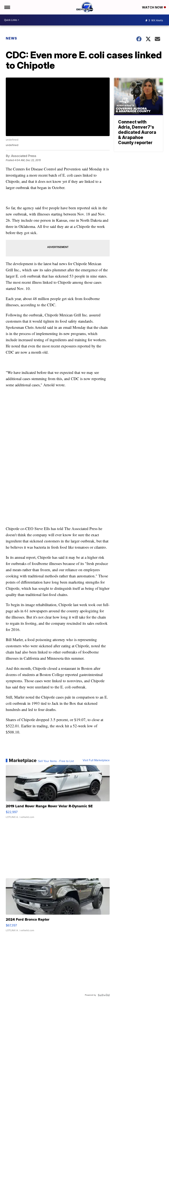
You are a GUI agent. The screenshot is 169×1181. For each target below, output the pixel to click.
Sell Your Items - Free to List (56, 761)
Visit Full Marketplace (96, 760)
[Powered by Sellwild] (104, 995)
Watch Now (153, 7)
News (11, 38)
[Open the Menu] (7, 7)
